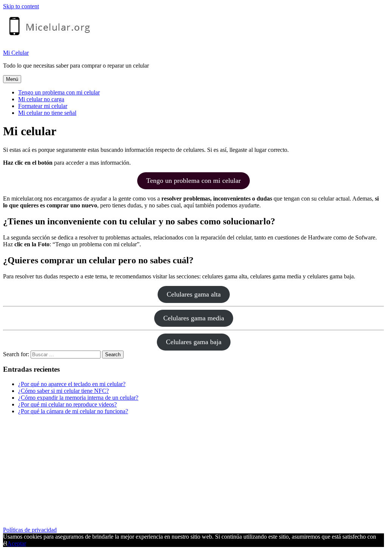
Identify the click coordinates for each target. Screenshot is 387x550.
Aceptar (16, 543)
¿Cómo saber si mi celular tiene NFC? (63, 391)
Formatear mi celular (42, 106)
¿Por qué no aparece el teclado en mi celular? (71, 384)
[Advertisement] (193, 474)
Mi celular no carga (41, 99)
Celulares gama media (193, 318)
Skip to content (21, 6)
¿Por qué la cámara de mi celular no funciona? (73, 411)
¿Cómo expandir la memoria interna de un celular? (78, 397)
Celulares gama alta (194, 294)
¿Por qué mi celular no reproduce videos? (67, 404)
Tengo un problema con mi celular (59, 92)
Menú (12, 79)
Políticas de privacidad (30, 530)
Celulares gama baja (193, 342)
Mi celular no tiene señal (47, 113)
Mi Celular (16, 52)
